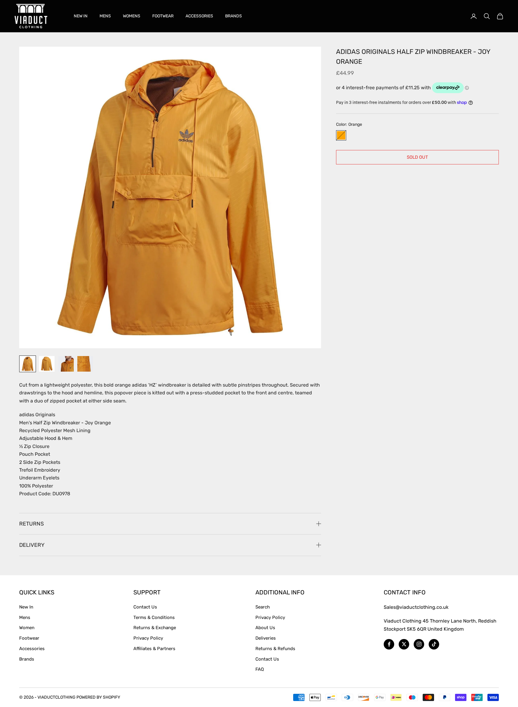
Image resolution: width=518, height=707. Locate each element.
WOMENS (131, 16)
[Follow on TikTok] (434, 644)
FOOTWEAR (163, 16)
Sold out (417, 157)
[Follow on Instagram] (419, 644)
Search (262, 607)
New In (26, 607)
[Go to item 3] (66, 363)
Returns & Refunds (275, 648)
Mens (24, 617)
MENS (105, 16)
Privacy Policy (148, 638)
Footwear (29, 638)
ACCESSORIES (199, 16)
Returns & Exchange (154, 627)
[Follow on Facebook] (389, 644)
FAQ (259, 669)
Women (26, 627)
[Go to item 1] (27, 363)
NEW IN (81, 16)
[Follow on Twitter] (404, 644)
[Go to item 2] (46, 363)
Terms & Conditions (154, 617)
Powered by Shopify (98, 697)
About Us (265, 627)
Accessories (32, 648)
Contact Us (145, 607)
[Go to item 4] (85, 363)
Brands (26, 659)
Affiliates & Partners (154, 648)
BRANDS (233, 16)
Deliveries (265, 638)
